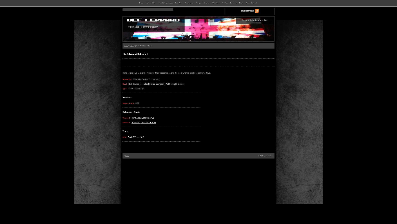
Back (127, 156)
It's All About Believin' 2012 (143, 118)
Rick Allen (180, 84)
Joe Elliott (145, 84)
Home (126, 46)
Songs (132, 46)
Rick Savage (133, 84)
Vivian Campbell (157, 84)
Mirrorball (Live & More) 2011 (144, 122)
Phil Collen (170, 84)
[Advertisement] (198, 164)
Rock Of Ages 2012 (136, 137)
